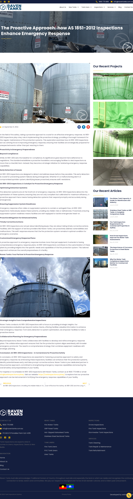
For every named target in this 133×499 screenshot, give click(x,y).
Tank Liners (85, 7)
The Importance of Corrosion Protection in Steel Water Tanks (121, 249)
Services (111, 7)
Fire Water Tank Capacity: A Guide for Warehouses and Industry (120, 200)
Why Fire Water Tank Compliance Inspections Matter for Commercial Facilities (119, 262)
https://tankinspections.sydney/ (51, 374)
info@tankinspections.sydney (12, 374)
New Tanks (73, 7)
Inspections (98, 7)
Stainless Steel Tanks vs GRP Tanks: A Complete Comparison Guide (121, 212)
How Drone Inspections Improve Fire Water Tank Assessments (119, 237)
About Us (63, 7)
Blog (119, 7)
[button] (79, 127)
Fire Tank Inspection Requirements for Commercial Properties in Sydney (119, 225)
